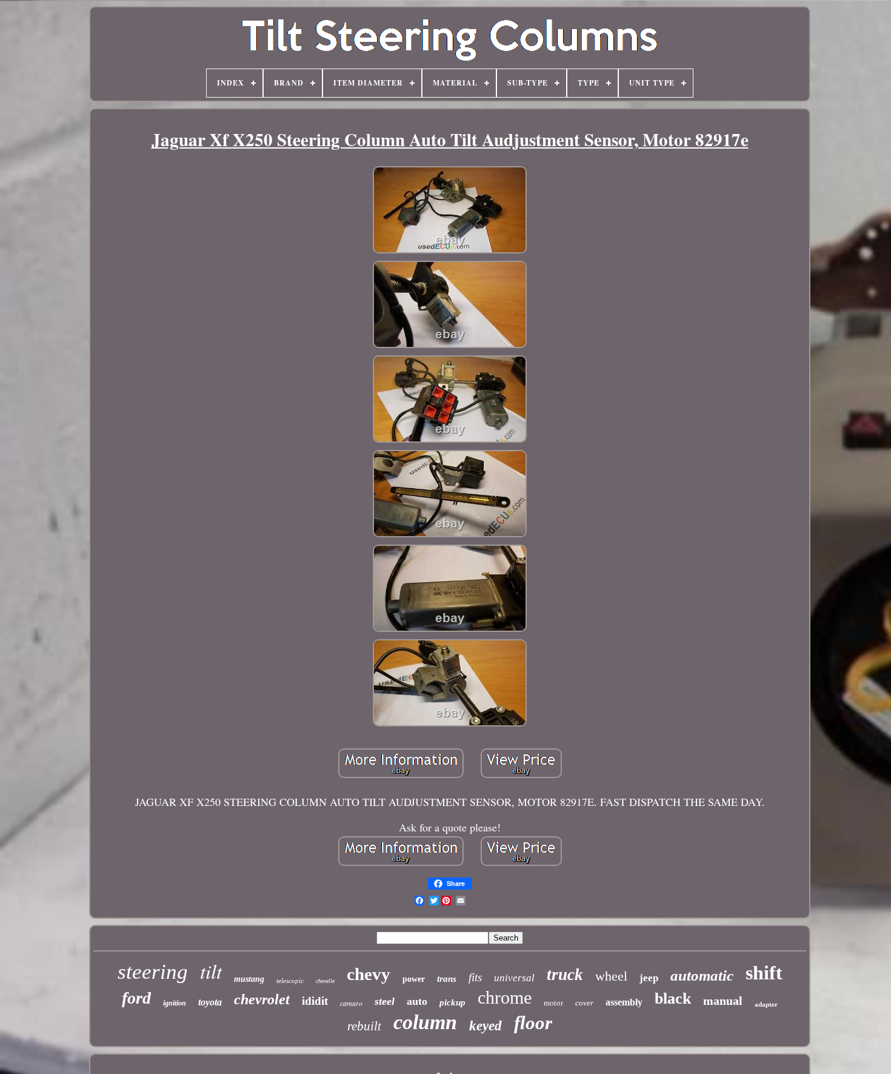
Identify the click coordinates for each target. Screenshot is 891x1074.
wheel (611, 976)
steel (385, 1001)
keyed (485, 1025)
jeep (648, 978)
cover (584, 1002)
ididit (315, 1001)
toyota (210, 1002)
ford (136, 997)
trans (446, 979)
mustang (249, 979)
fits (475, 977)
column (425, 1022)
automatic (701, 975)
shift (764, 973)
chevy (368, 974)
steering (153, 972)
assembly (624, 1002)
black (673, 998)
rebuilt (364, 1026)
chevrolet (262, 999)
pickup (452, 1002)
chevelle (325, 981)
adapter (766, 1004)
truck (565, 974)
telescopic (290, 980)
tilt (211, 971)
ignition (174, 1003)
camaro (351, 1003)
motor (553, 1002)
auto (417, 1001)
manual (723, 1000)
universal (514, 978)
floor (533, 1022)
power (413, 979)
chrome (505, 997)
